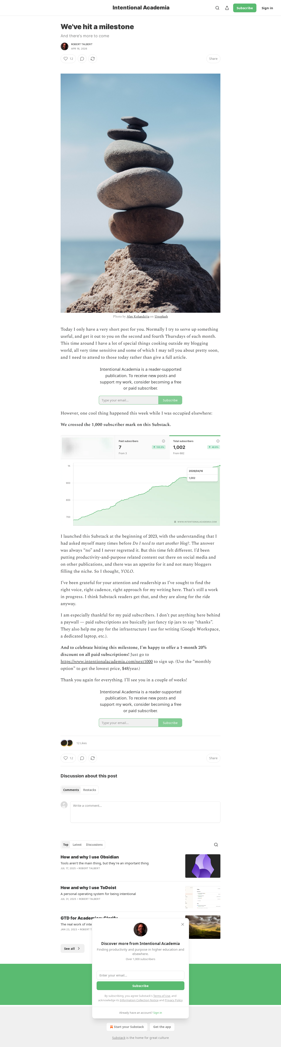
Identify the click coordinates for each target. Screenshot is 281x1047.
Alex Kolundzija (138, 316)
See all (69, 948)
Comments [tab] (71, 790)
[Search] (217, 8)
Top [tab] (65, 845)
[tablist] (80, 790)
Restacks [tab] (89, 790)
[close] (182, 924)
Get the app (162, 1027)
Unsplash (161, 316)
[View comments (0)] (82, 58)
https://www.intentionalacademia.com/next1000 (107, 661)
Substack (118, 1038)
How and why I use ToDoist (88, 887)
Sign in (267, 8)
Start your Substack (129, 1027)
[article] (140, 866)
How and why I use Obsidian (90, 857)
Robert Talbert (81, 44)
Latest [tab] (77, 845)
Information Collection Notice (139, 1000)
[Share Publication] (227, 8)
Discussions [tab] (94, 845)
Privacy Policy (173, 1000)
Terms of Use (161, 996)
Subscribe (245, 8)
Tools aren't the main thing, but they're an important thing (105, 863)
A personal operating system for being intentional (98, 894)
